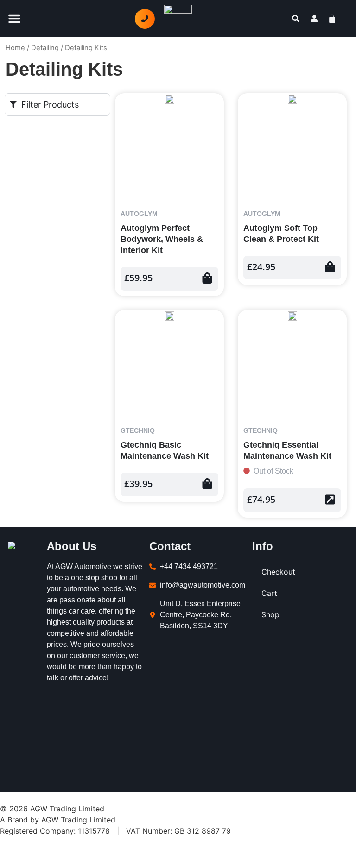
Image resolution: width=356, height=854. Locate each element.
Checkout (278, 571)
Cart (269, 593)
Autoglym (139, 213)
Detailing (45, 48)
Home (15, 48)
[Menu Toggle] (14, 18)
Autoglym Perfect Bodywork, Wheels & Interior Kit (162, 239)
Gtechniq (138, 430)
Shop (270, 614)
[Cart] (337, 18)
